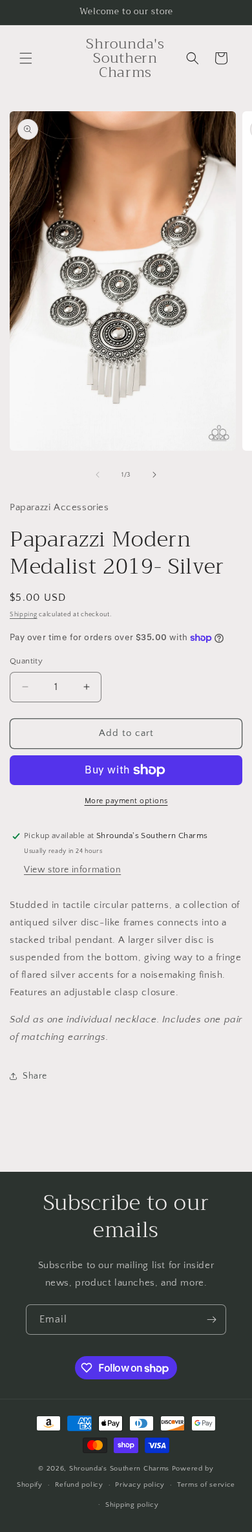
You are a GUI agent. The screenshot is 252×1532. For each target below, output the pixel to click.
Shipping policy (132, 1505)
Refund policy (79, 1485)
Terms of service (206, 1485)
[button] (26, 58)
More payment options (126, 801)
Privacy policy (140, 1485)
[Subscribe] (211, 1319)
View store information (72, 870)
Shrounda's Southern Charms (120, 1469)
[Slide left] (97, 474)
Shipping (23, 614)
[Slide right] (154, 474)
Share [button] (35, 1076)
